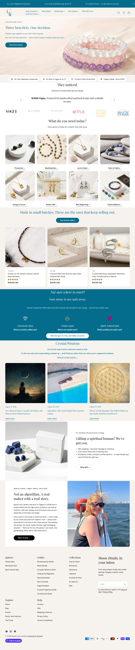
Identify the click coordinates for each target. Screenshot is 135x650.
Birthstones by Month (45, 562)
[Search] (119, 13)
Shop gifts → (85, 467)
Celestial (72, 574)
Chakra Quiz (10, 562)
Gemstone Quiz (11, 566)
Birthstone (73, 566)
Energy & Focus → (20, 204)
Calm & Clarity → (115, 168)
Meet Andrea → (24, 538)
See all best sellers (67, 220)
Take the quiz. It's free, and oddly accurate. (67, 336)
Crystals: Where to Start (46, 570)
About (7, 604)
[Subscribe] (125, 584)
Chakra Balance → (115, 204)
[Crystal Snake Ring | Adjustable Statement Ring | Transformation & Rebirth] (110, 247)
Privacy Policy (42, 616)
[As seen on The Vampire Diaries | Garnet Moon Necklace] (25, 247)
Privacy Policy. (108, 592)
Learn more (9, 418)
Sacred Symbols (43, 578)
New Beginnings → (83, 204)
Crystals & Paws (75, 578)
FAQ (38, 608)
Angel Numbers (43, 586)
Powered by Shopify (35, 636)
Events (7, 612)
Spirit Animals (42, 582)
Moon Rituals (42, 566)
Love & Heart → (83, 168)
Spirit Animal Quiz (12, 570)
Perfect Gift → (51, 204)
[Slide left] (20, 99)
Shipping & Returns (44, 612)
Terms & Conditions (44, 620)
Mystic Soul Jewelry (19, 636)
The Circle (9, 620)
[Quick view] (42, 231)
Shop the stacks (16, 45)
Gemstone (73, 570)
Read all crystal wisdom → (67, 357)
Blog (7, 608)
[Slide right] (114, 99)
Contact (40, 604)
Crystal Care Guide (44, 594)
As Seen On (73, 582)
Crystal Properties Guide (46, 590)
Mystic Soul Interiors (13, 616)
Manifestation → (51, 168)
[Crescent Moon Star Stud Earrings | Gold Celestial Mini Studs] (67, 247)
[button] (13, 279)
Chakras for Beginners (45, 574)
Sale (70, 586)
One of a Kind (74, 562)
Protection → (20, 168)
